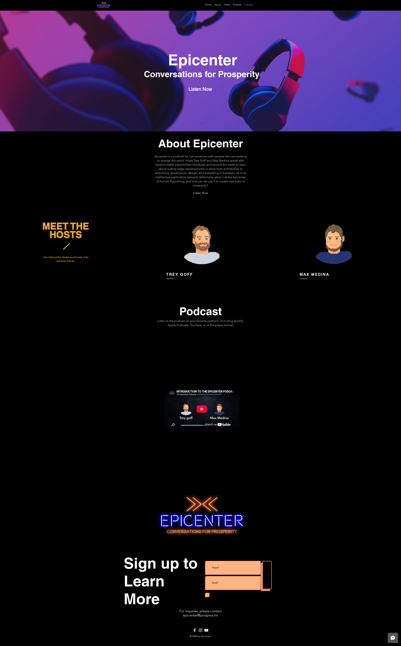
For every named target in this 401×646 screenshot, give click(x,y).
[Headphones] (203, 123)
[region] (201, 246)
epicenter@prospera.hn (200, 615)
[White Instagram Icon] (200, 630)
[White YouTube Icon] (206, 630)
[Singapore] (200, 123)
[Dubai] (197, 123)
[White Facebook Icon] (194, 630)
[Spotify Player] (201, 335)
